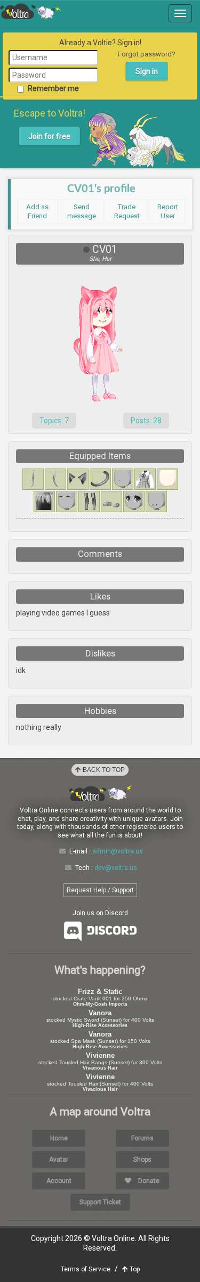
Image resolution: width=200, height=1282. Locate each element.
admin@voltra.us (117, 851)
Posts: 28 (146, 420)
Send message (81, 211)
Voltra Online (30, 11)
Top (134, 1269)
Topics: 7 (54, 420)
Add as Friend (37, 211)
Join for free (49, 136)
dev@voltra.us (115, 868)
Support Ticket (100, 1202)
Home (59, 1138)
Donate (148, 1181)
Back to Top (103, 770)
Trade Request (127, 211)
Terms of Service (85, 1269)
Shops (142, 1159)
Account (58, 1181)
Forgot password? (146, 54)
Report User (167, 211)
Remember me (53, 88)
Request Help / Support (100, 890)
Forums (142, 1138)
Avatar (58, 1159)
